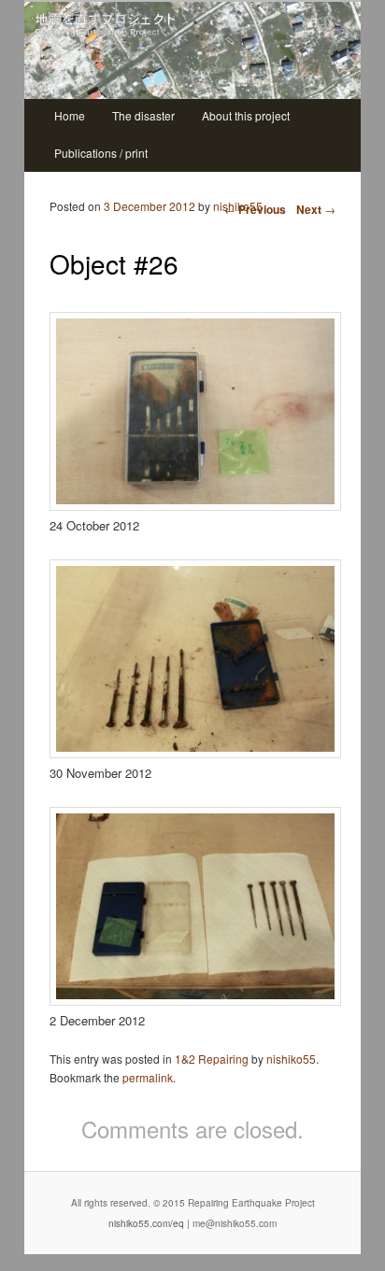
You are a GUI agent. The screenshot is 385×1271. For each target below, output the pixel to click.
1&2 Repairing (212, 1058)
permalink (147, 1077)
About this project (246, 115)
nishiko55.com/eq (146, 1223)
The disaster (143, 115)
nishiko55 (238, 206)
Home (69, 115)
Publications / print (101, 153)
